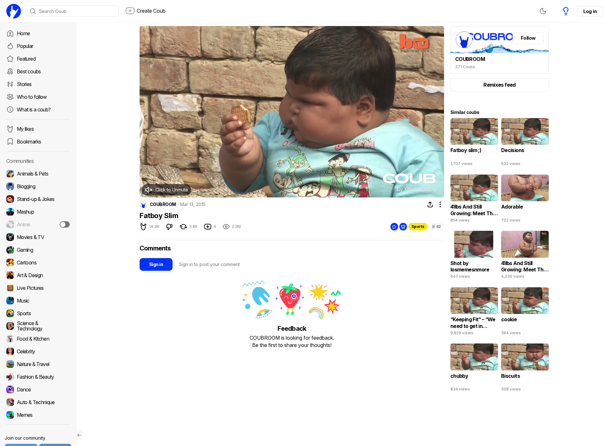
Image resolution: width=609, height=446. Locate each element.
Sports (417, 226)
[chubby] (474, 368)
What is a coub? (33, 109)
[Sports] (38, 313)
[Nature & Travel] (38, 364)
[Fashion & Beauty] (38, 376)
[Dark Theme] (543, 11)
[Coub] (13, 11)
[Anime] (38, 224)
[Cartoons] (38, 262)
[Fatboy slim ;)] (474, 143)
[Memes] (38, 415)
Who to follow (32, 97)
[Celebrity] (38, 351)
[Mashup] (38, 211)
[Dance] (38, 389)
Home (23, 33)
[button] (166, 190)
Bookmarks (29, 141)
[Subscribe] (65, 224)
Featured (26, 59)
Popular (25, 46)
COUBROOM (163, 204)
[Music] (38, 300)
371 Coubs (465, 66)
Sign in (156, 264)
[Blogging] (38, 186)
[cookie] (525, 312)
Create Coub (151, 11)
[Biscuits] (525, 368)
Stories (24, 84)
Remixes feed (499, 85)
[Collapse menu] (79, 435)
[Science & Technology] (38, 326)
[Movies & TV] (38, 237)
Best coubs (29, 71)
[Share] (430, 204)
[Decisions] (525, 143)
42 (436, 226)
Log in (590, 11)
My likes (25, 129)
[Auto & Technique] (38, 402)
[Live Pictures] (38, 288)
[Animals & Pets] (38, 173)
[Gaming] (38, 249)
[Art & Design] (38, 275)
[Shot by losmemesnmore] (474, 256)
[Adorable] (525, 200)
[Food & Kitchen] (38, 338)
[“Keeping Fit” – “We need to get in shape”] (474, 312)
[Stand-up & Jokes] (38, 199)
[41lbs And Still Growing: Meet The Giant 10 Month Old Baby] (474, 200)
